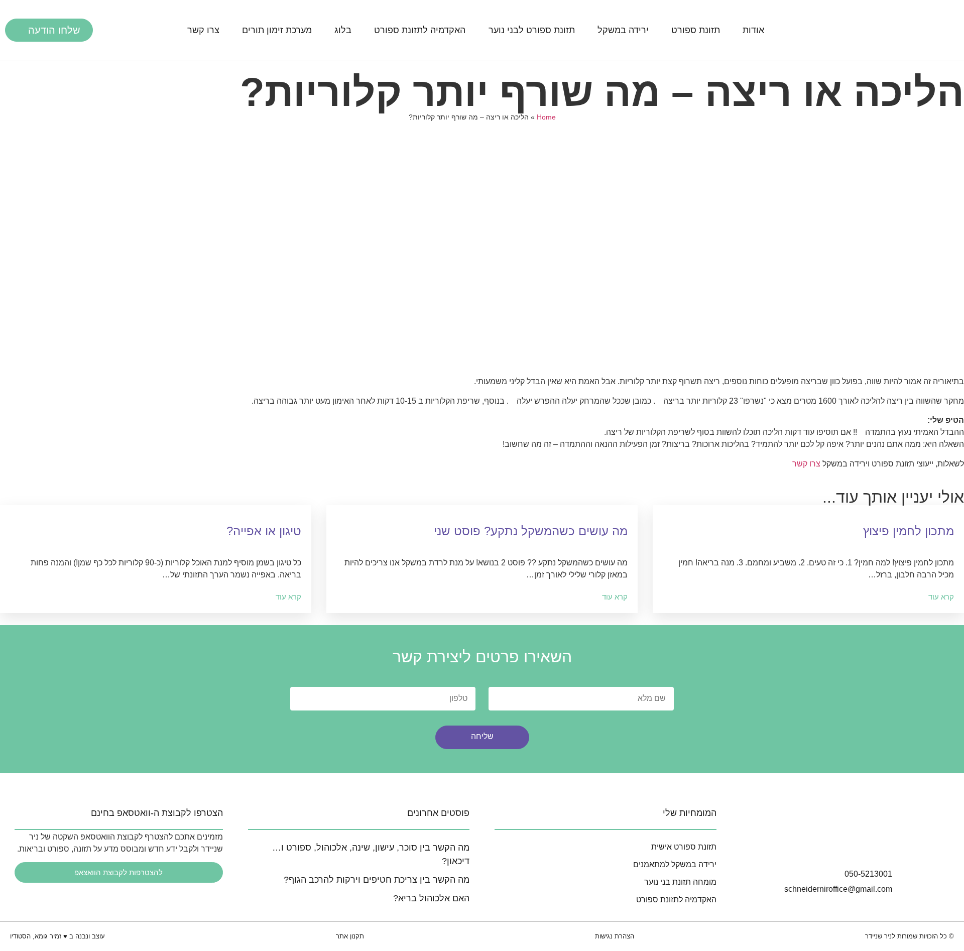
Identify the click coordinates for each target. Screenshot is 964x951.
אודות (753, 30)
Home (546, 117)
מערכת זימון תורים (277, 30)
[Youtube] (881, 844)
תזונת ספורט (695, 30)
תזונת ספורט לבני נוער (532, 30)
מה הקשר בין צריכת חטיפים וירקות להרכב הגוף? (376, 880)
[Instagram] (824, 844)
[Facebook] (852, 844)
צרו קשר (203, 30)
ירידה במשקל (623, 30)
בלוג (342, 30)
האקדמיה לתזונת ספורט (419, 30)
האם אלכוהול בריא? (431, 898)
